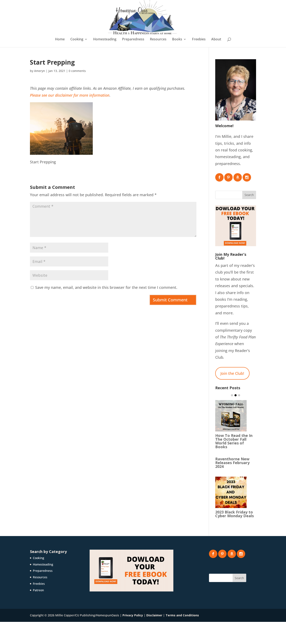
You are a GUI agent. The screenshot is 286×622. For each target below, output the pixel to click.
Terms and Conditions (182, 615)
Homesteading (104, 39)
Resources (158, 39)
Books (177, 39)
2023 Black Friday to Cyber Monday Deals (234, 514)
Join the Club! (232, 373)
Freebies (199, 39)
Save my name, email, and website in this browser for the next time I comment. (106, 287)
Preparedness (133, 39)
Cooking (76, 39)
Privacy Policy (132, 615)
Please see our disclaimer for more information (70, 95)
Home (60, 39)
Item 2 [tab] (235, 395)
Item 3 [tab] (239, 395)
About (216, 39)
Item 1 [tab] (232, 395)
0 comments (77, 71)
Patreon (38, 590)
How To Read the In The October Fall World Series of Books (234, 441)
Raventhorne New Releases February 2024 (232, 462)
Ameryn (39, 71)
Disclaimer (154, 615)
